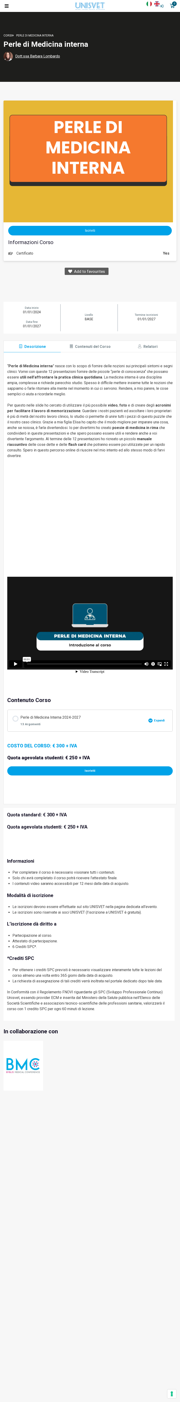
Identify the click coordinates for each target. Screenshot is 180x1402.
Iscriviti (90, 770)
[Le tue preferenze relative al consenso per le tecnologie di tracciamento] (171, 1393)
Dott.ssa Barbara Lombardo (37, 56)
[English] (158, 3)
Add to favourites (88, 271)
